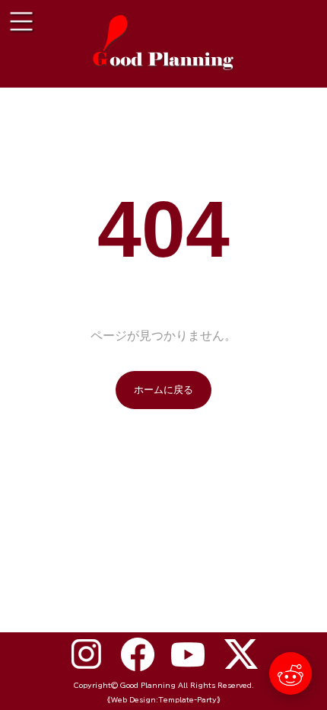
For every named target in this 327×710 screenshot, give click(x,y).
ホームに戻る (163, 389)
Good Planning (148, 685)
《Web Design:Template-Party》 (164, 699)
